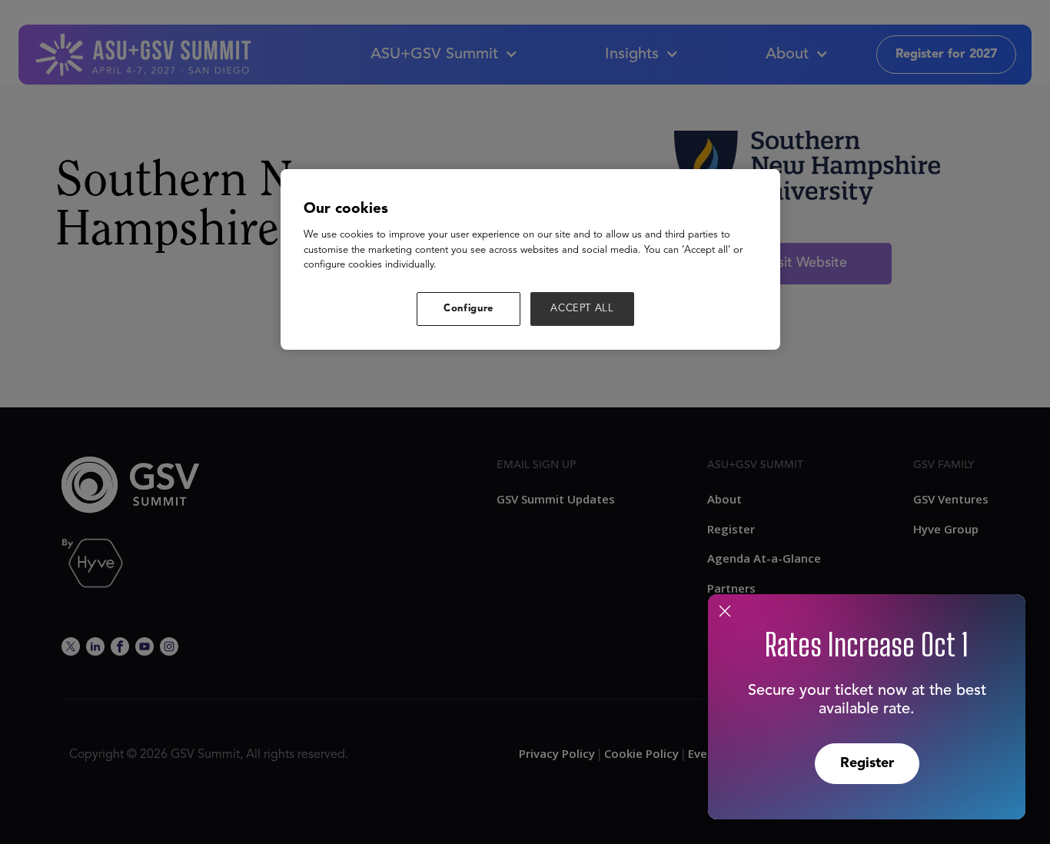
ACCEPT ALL (582, 309)
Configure (468, 309)
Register (867, 763)
